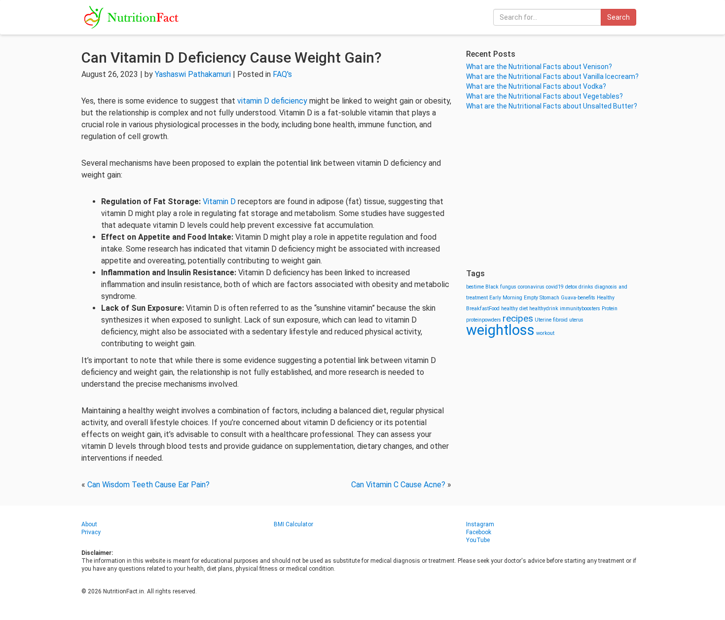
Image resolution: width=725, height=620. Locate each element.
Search (618, 17)
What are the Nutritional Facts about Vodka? (536, 86)
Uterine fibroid (551, 320)
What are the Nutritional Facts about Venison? (539, 67)
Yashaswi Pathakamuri (193, 74)
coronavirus (531, 287)
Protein (609, 308)
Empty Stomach (541, 297)
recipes (518, 318)
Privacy (91, 532)
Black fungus (500, 287)
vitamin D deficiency (272, 101)
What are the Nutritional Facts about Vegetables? (544, 96)
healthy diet (514, 308)
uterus (576, 320)
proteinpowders (483, 320)
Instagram (480, 524)
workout (545, 333)
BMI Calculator (293, 524)
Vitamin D (219, 201)
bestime (475, 287)
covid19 (555, 287)
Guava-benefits (578, 297)
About (89, 524)
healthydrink (543, 308)
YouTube (478, 540)
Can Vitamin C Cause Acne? (398, 484)
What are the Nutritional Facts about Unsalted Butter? (551, 106)
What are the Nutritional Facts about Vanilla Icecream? (552, 76)
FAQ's (282, 74)
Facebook (478, 532)
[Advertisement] (555, 190)
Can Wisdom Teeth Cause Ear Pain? (148, 484)
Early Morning (505, 297)
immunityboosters (580, 308)
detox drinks (579, 287)
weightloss (500, 330)
